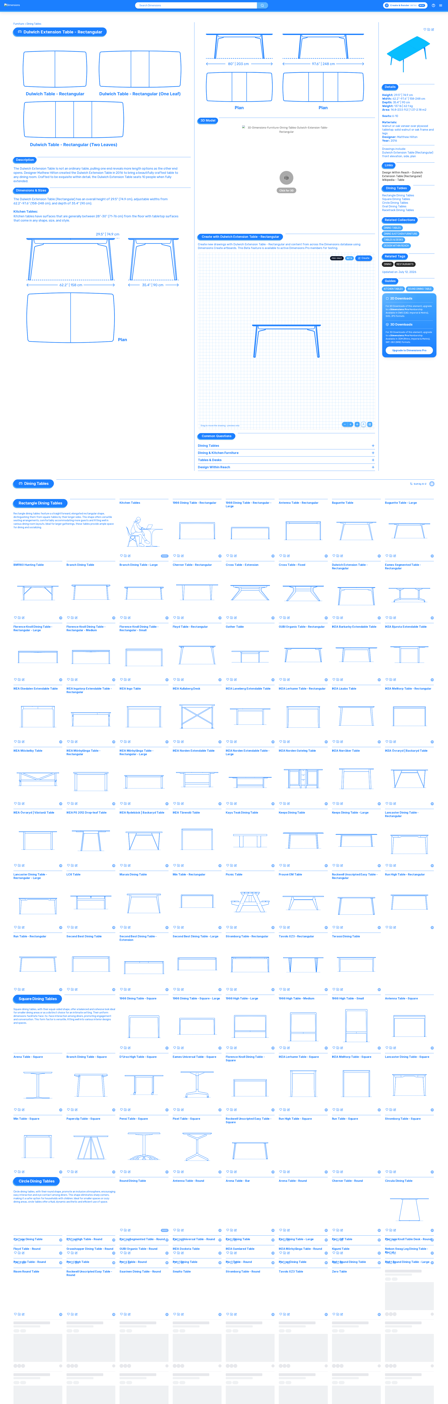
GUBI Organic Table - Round (138, 1297)
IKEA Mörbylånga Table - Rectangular (83, 752)
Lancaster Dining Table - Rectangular (402, 814)
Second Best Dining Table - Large (195, 936)
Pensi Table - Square (134, 1118)
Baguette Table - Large (401, 502)
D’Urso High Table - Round (84, 1239)
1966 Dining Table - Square (138, 998)
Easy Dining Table (238, 1239)
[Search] (262, 5)
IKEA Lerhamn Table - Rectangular (302, 688)
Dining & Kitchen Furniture (400, 233)
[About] (433, 5)
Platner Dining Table (292, 1359)
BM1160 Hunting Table (28, 564)
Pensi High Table (77, 1359)
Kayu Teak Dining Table (242, 812)
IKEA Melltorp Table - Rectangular (408, 688)
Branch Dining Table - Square (86, 1057)
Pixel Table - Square (186, 1118)
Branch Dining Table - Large (139, 564)
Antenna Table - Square (401, 998)
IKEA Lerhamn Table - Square (299, 1057)
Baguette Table (342, 502)
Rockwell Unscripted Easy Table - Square (248, 1120)
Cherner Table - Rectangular (192, 564)
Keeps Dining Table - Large (350, 812)
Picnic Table (234, 874)
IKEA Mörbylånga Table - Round (300, 1297)
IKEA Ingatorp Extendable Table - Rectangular (89, 690)
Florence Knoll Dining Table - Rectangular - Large (32, 628)
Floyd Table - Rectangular (190, 626)
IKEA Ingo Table (130, 688)
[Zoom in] (350, 424)
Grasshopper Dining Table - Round (89, 1297)
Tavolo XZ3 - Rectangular (296, 936)
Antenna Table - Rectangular (298, 502)
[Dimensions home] (12, 5)
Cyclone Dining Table (28, 1239)
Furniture (18, 23)
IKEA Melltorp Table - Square (352, 1057)
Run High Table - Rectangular (405, 874)
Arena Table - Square (28, 1057)
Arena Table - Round (293, 1180)
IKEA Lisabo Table (344, 688)
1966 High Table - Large (242, 998)
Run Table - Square (345, 1118)
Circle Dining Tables (395, 202)
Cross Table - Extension (242, 564)
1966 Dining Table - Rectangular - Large (248, 504)
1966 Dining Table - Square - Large (196, 998)
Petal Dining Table (185, 1359)
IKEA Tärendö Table (186, 812)
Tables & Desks (393, 239)
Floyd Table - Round (26, 1297)
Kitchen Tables (25, 211)
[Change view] (369, 424)
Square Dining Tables (396, 199)
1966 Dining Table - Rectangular (194, 502)
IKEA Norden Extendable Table (194, 750)
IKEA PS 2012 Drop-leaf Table (86, 812)
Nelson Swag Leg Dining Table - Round (406, 1299)
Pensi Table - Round (133, 1359)
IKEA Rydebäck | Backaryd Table (142, 812)
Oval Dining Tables (394, 206)
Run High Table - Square (295, 1118)
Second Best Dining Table (84, 936)
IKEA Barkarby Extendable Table (354, 626)
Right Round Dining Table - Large (407, 1359)
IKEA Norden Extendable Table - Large (248, 752)
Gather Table (235, 626)
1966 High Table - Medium (296, 998)
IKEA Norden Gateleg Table (297, 750)
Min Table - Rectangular (189, 874)
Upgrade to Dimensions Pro (409, 350)
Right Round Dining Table (349, 1359)
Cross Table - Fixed (292, 564)
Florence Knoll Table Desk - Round (408, 1239)
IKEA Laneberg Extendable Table (248, 688)
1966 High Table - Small (348, 998)
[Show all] (357, 424)
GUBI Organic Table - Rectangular (302, 626)
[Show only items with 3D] (432, 483)
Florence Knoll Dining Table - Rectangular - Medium (85, 628)
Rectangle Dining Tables (398, 195)
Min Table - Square (26, 1118)
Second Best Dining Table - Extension (138, 938)
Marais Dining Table (133, 874)
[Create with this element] (433, 29)
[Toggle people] (363, 424)
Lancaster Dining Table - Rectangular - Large (30, 876)
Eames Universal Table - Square (194, 1057)
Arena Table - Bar (238, 1180)
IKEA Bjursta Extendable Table (406, 626)
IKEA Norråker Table (346, 750)
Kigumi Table (340, 1297)
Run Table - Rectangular (29, 936)
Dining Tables (34, 23)
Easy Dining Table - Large (296, 1239)
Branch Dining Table (80, 564)
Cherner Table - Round (347, 1180)
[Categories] (441, 5)
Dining (387, 264)
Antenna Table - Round (188, 1180)
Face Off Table (342, 1239)
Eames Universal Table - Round (194, 1239)
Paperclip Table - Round (29, 1359)
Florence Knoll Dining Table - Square (245, 1058)
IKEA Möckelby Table (27, 750)
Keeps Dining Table (292, 812)
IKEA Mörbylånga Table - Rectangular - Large (136, 752)
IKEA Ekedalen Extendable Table (35, 688)
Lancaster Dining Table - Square (407, 1057)
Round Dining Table (420, 288)
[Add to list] (429, 29)
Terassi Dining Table (346, 936)
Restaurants (405, 264)
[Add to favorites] (425, 29)
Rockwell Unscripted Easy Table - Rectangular (355, 876)
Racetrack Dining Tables (398, 210)
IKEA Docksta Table (186, 1297)
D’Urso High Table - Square (138, 1057)
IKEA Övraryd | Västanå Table (33, 812)
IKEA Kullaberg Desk (186, 688)
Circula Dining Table (398, 1180)
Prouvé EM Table (290, 874)
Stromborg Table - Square (403, 1118)
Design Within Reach (396, 245)
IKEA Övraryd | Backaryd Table (406, 750)
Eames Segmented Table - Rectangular (403, 566)
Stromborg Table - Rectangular (247, 936)
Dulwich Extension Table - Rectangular (350, 566)
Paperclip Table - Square (83, 1118)
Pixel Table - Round (239, 1359)
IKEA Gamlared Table (240, 1297)
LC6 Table (73, 874)
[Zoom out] (345, 424)
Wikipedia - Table (393, 179)
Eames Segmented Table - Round (142, 1239)
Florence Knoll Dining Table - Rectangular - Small (139, 628)
